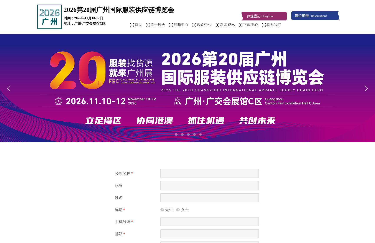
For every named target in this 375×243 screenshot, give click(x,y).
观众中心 (204, 25)
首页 (138, 25)
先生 (169, 210)
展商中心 (181, 25)
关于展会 (157, 25)
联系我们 (273, 25)
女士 (185, 210)
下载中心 (250, 25)
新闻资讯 (227, 25)
